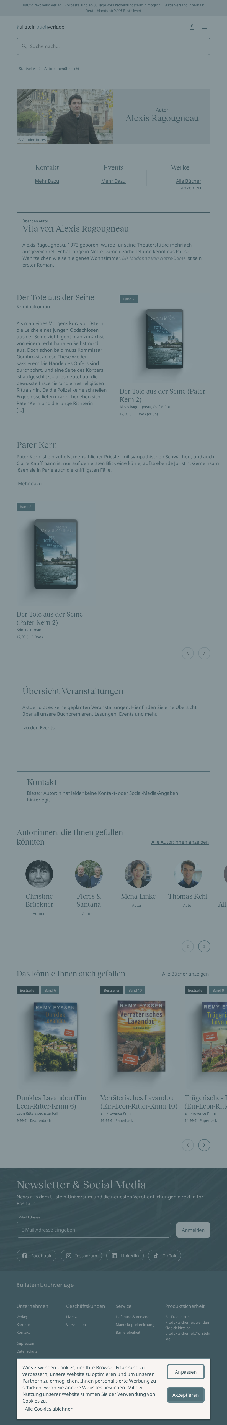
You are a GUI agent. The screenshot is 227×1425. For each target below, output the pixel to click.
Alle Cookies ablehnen (49, 1409)
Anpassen (186, 1372)
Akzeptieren (185, 1395)
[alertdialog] (113, 1388)
